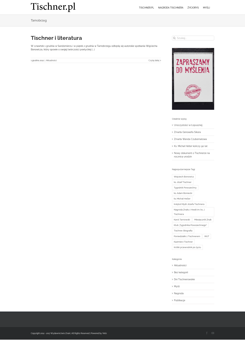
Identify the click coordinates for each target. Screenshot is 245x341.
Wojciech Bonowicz (184, 176)
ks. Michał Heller (182, 198)
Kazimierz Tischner (183, 242)
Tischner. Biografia (183, 230)
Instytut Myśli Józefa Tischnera (189, 204)
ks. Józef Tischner (183, 182)
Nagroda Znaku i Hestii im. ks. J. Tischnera (189, 211)
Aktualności (51, 60)
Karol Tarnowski (182, 219)
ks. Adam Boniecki (183, 193)
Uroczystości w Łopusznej (188, 125)
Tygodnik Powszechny (185, 187)
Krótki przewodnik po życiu (187, 247)
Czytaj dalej (153, 60)
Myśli (177, 286)
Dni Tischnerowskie (184, 279)
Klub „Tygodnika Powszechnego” (190, 225)
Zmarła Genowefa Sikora (187, 132)
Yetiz (104, 333)
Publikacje (179, 300)
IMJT (206, 236)
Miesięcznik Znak (203, 219)
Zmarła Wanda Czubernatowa (190, 139)
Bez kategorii (181, 272)
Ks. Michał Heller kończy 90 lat (191, 146)
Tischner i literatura (56, 38)
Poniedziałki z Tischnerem (187, 236)
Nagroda (179, 293)
